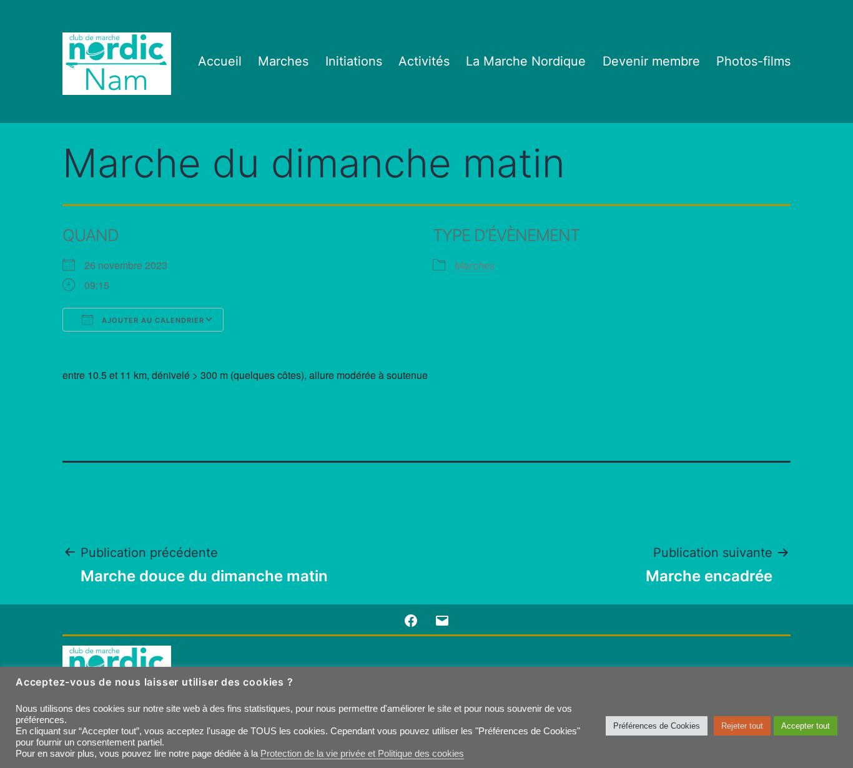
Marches (283, 61)
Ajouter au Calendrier (151, 320)
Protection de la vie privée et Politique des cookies (362, 754)
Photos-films (753, 61)
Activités (424, 61)
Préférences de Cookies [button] (656, 726)
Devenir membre (651, 61)
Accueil (220, 61)
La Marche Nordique (526, 61)
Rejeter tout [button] (742, 726)
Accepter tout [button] (805, 726)
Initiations (353, 61)
